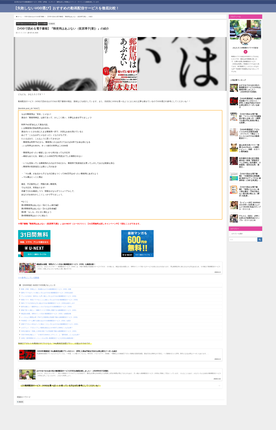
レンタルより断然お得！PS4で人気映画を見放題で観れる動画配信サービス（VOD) (49, 317)
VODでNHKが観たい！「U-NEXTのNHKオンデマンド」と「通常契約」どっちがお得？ (50, 334)
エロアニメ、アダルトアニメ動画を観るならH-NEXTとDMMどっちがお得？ (47, 327)
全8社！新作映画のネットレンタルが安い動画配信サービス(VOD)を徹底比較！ (48, 338)
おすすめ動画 (42, 23)
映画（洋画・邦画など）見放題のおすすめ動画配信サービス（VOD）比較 (46, 289)
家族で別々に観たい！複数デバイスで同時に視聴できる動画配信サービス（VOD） (49, 310)
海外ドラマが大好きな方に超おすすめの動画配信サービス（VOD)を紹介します (48, 303)
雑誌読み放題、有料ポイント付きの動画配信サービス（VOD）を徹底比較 (46, 313)
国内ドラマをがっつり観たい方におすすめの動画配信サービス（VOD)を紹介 (47, 292)
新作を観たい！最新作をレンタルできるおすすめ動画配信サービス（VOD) (46, 306)
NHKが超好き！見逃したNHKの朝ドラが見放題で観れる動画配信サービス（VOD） (49, 331)
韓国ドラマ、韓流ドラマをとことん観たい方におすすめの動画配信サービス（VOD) (49, 299)
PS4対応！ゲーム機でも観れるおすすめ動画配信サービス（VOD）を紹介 (46, 320)
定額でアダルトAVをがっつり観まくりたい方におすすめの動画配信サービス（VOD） (50, 324)
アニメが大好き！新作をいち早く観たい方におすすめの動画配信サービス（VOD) (48, 296)
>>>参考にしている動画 (28, 278)
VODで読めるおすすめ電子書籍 (26, 23)
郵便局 (52, 23)
